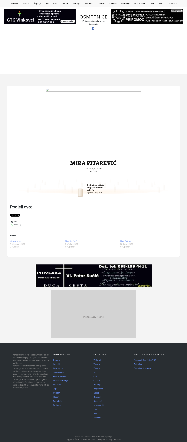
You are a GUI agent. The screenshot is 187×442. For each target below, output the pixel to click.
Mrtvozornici (139, 3)
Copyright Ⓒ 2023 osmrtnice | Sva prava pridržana (88, 439)
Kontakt (56, 364)
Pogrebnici (89, 3)
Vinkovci (14, 3)
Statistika (173, 3)
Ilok (47, 3)
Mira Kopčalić (71, 241)
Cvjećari (113, 3)
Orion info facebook (142, 368)
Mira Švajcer (15, 241)
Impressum (58, 368)
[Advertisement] (93, 54)
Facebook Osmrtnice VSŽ (145, 360)
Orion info (138, 364)
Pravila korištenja (60, 380)
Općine (65, 3)
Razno (161, 3)
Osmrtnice (94, 17)
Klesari (102, 3)
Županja (37, 3)
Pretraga (76, 3)
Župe (151, 3)
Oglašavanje (58, 372)
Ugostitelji (125, 3)
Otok (55, 3)
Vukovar (25, 3)
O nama (56, 360)
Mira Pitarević (93, 163)
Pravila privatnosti (60, 376)
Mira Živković (126, 241)
